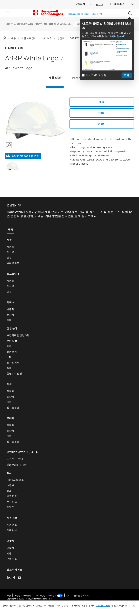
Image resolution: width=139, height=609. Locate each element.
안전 (9, 257)
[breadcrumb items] (4, 38)
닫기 (126, 75)
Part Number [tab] (81, 77)
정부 (9, 367)
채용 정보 (12, 524)
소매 (9, 357)
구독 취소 (12, 558)
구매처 (101, 112)
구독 (10, 229)
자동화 (10, 246)
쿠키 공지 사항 (103, 605)
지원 (101, 102)
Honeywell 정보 (15, 479)
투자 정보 (12, 501)
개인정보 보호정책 (22, 595)
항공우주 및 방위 (15, 373)
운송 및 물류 (13, 340)
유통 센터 (12, 351)
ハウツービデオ (15, 459)
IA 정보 (10, 485)
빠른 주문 (119, 4)
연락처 (10, 547)
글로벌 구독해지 (81, 595)
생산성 (10, 252)
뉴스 (9, 490)
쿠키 (68, 595)
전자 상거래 (13, 362)
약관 (9, 595)
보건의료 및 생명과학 (18, 335)
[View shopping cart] (132, 3)
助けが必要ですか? (17, 464)
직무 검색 (12, 530)
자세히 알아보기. (118, 36)
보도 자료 (12, 496)
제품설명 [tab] (55, 77)
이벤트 (10, 507)
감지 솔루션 (13, 262)
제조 (9, 346)
